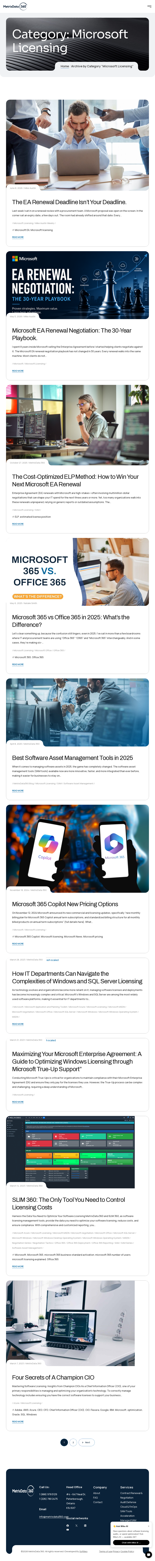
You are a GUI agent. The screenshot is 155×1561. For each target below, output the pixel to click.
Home (65, 66)
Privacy (116, 1551)
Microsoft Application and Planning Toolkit (46, 1006)
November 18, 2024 (19, 890)
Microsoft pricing (93, 936)
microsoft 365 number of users (112, 1254)
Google (104, 1410)
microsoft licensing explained (29, 1259)
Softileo (83, 1551)
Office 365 (58, 650)
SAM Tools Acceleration (127, 1513)
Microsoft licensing (42, 230)
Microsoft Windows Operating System (118, 1011)
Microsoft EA (22, 230)
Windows (31, 1414)
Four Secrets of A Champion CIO (53, 1377)
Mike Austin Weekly (44, 223)
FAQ (95, 1497)
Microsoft (18, 363)
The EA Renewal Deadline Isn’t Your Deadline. (69, 202)
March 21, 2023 (17, 1039)
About (96, 1493)
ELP (17, 516)
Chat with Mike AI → (131, 1542)
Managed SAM (128, 1520)
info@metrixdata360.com (54, 1516)
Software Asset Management (78, 783)
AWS (25, 1410)
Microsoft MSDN (117, 1006)
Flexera (95, 1410)
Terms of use (105, 1551)
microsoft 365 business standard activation (69, 1254)
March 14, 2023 (17, 1185)
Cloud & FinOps (128, 1506)
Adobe (18, 1410)
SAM (37, 509)
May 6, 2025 (16, 603)
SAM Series (127, 1242)
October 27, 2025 (18, 462)
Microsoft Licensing (23, 223)
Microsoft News (73, 936)
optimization (134, 1410)
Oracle (16, 1414)
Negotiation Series (21, 1242)
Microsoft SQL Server (65, 1011)
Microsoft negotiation (23, 1011)
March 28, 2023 (17, 959)
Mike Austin (30, 188)
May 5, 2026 (16, 316)
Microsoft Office (43, 650)
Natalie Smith (30, 603)
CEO (39, 1410)
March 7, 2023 (17, 1363)
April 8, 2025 (16, 743)
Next (87, 1442)
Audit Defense (128, 1502)
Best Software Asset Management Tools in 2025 (72, 758)
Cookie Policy (127, 1551)
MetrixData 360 (37, 462)
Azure (16, 1403)
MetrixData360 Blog (23, 783)
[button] (148, 1554)
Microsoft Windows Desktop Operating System (57, 1237)
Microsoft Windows (87, 1011)
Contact (97, 1502)
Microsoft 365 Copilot (27, 936)
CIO (87, 1410)
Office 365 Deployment (78, 1242)
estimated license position (35, 516)
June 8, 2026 (16, 188)
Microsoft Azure (77, 1006)
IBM (112, 1410)
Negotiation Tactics (43, 1242)
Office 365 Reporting (102, 1242)
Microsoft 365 (23, 657)
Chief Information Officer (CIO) (66, 1410)
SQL (23, 1414)
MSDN (15, 1016)
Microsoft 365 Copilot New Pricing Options (65, 904)
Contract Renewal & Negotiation (131, 1495)
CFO (45, 1410)
